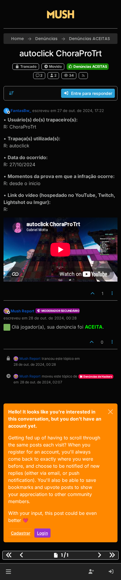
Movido (55, 66)
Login (42, 532)
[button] (8, 572)
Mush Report (22, 311)
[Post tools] (112, 293)
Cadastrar (20, 532)
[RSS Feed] (83, 75)
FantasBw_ (21, 110)
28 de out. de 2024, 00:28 (52, 318)
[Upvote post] (92, 293)
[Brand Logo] (60, 14)
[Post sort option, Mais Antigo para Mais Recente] (11, 93)
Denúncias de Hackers (97, 376)
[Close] (110, 411)
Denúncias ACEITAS (90, 66)
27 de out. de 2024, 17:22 (80, 110)
